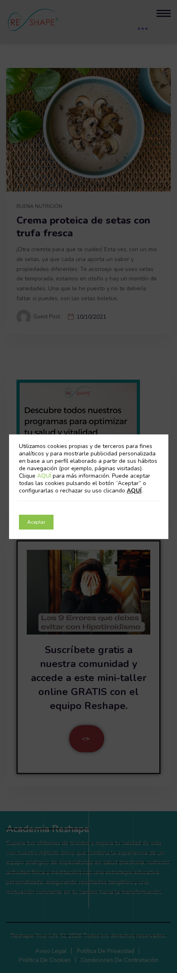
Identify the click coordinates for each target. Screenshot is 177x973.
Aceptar (36, 522)
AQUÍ (45, 476)
